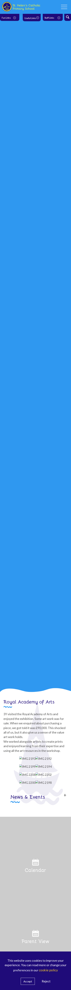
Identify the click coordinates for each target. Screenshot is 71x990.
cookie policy (48, 970)
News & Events (27, 796)
